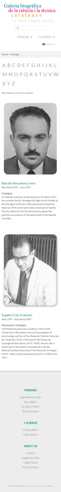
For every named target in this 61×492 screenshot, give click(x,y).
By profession (31, 411)
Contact (30, 453)
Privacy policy (30, 467)
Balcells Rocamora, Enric (19, 183)
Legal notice (30, 462)
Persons (23, 37)
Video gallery (30, 434)
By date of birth (30, 406)
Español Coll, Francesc (17, 315)
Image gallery (30, 429)
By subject (30, 401)
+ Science (44, 37)
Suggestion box (30, 457)
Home (5, 54)
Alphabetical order (30, 397)
